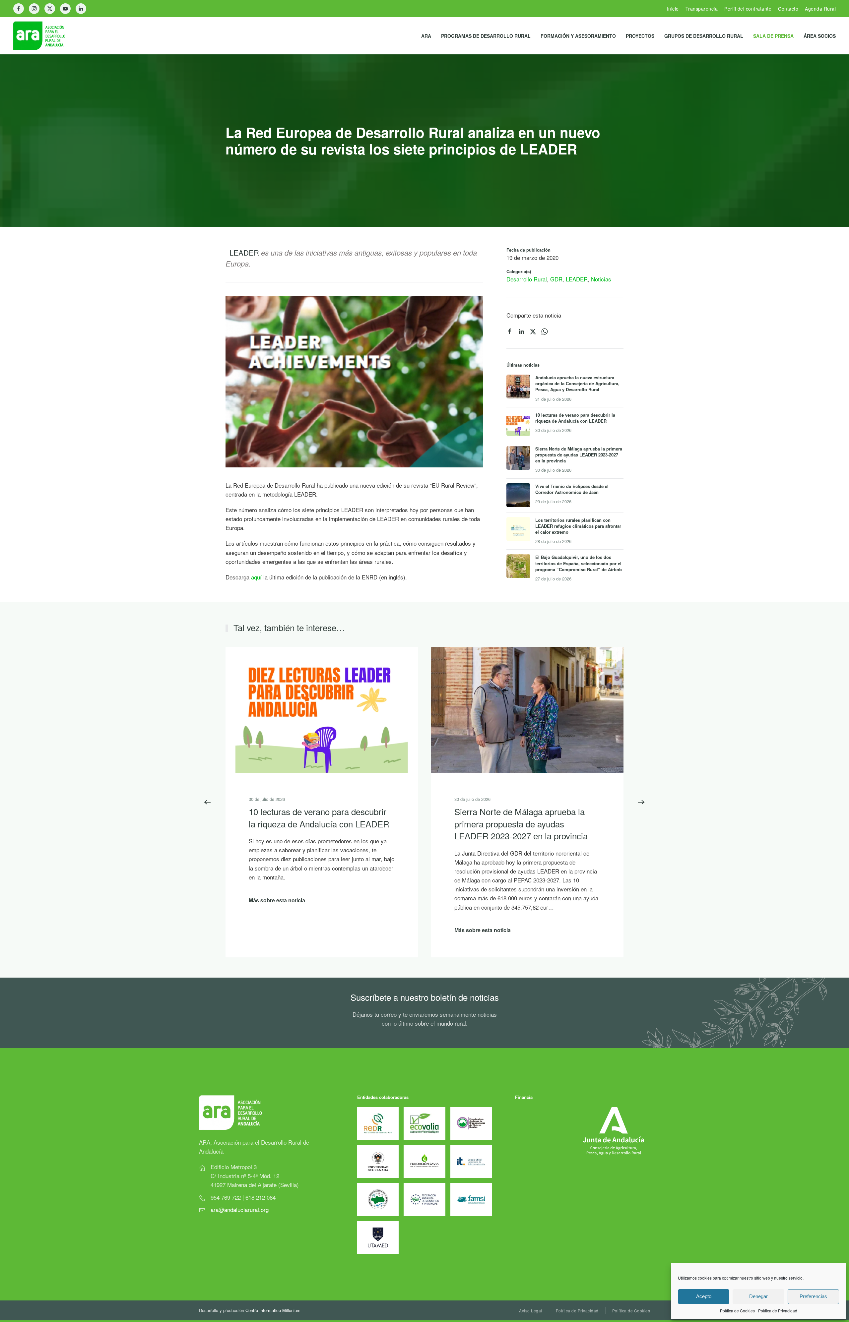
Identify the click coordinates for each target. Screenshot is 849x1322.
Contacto (788, 8)
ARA (426, 35)
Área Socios (820, 35)
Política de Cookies (737, 1310)
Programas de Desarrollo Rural (486, 35)
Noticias (601, 279)
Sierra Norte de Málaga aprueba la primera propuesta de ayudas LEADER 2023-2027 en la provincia (521, 824)
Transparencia (702, 8)
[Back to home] (44, 36)
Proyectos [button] (640, 35)
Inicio (673, 8)
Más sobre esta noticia (277, 900)
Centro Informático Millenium (272, 1310)
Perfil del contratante (747, 8)
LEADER (577, 279)
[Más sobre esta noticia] (322, 709)
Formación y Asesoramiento (578, 35)
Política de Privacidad (777, 1310)
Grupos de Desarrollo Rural (703, 35)
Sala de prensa (773, 35)
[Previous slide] (208, 802)
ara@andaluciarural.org (240, 1209)
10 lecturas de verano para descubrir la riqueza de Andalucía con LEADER (319, 818)
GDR (556, 279)
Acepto (703, 1296)
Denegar (758, 1296)
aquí (257, 577)
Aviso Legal (530, 1310)
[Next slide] (641, 802)
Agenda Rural (820, 8)
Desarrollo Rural (526, 279)
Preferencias (813, 1296)
